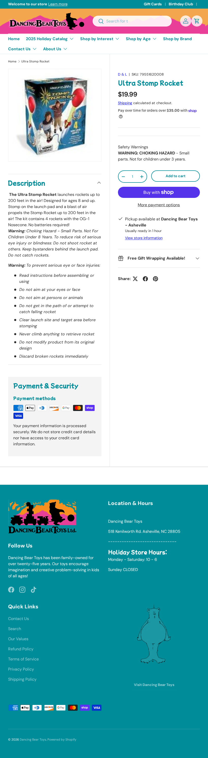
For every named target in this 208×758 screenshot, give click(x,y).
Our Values (18, 638)
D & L (122, 74)
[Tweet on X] (135, 279)
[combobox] (132, 21)
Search (14, 628)
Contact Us (18, 618)
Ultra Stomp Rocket (35, 61)
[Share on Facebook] (145, 279)
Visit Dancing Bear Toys (154, 684)
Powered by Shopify (61, 740)
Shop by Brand (177, 38)
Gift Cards (153, 4)
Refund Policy (20, 649)
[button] (196, 21)
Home (14, 38)
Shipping (125, 103)
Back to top (104, 475)
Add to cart (175, 176)
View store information (144, 238)
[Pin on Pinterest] (155, 279)
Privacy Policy (21, 669)
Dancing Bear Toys (33, 740)
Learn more (57, 4)
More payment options (159, 205)
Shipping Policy (22, 679)
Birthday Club (181, 4)
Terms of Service (23, 659)
